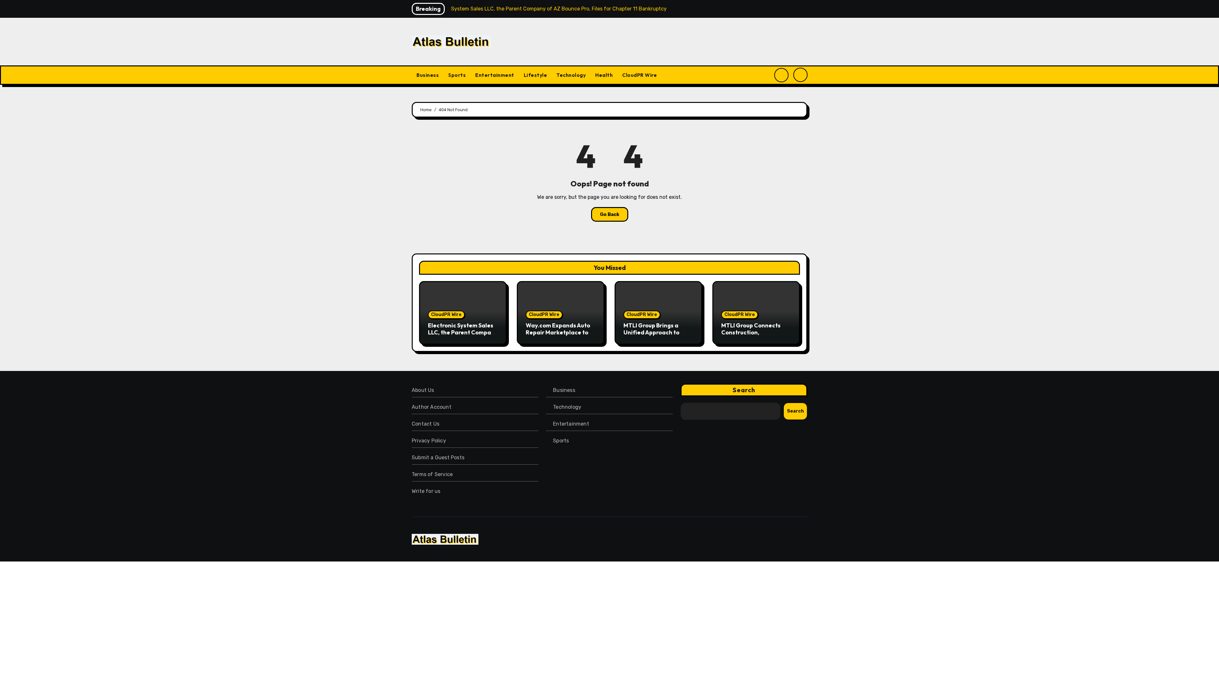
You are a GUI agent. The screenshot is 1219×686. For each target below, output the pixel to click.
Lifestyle (535, 75)
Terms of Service (432, 474)
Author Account (431, 407)
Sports (457, 75)
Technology (571, 75)
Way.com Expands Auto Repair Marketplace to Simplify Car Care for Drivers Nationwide (558, 336)
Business (427, 75)
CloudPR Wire (639, 75)
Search (744, 390)
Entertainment (494, 75)
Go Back (609, 214)
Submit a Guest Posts (438, 457)
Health (604, 75)
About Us (423, 390)
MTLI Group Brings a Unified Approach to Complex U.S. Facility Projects (652, 336)
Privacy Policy (429, 441)
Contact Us (425, 424)
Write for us (426, 491)
